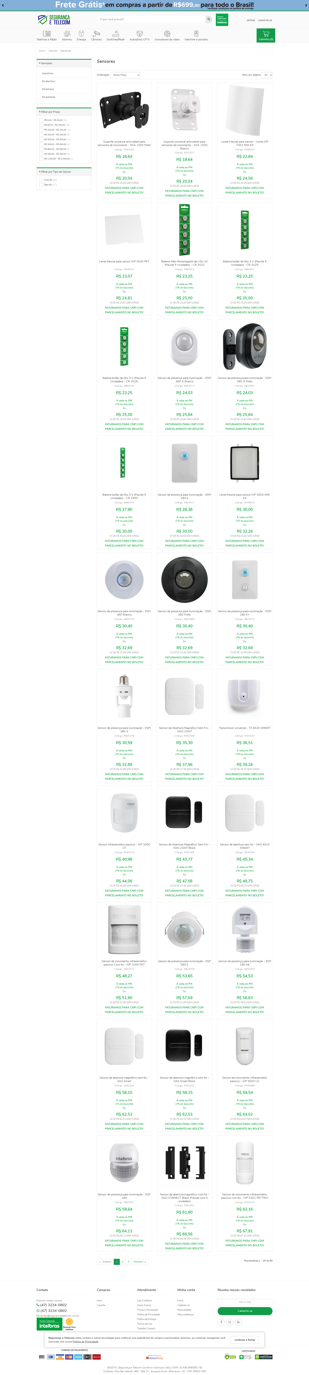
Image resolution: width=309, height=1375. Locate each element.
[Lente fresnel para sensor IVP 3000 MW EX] (244, 463)
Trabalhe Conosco (146, 1328)
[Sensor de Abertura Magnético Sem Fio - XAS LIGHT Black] (184, 813)
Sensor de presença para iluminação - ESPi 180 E (184, 496)
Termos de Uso (144, 1323)
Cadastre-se (265, 20)
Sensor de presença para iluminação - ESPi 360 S (124, 729)
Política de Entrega (146, 1319)
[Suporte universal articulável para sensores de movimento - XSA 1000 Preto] (124, 110)
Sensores (46, 63)
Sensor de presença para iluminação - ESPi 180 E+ (244, 613)
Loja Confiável (144, 1300)
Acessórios (47, 73)
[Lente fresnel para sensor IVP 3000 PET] (124, 230)
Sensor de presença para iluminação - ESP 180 (124, 1196)
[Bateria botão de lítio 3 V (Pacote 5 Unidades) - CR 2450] (124, 463)
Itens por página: (251, 74)
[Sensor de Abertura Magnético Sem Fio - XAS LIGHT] (184, 696)
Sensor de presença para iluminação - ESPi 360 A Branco (184, 379)
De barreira (48, 89)
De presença (48, 97)
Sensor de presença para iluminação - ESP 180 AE (244, 963)
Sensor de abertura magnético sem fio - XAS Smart (124, 1079)
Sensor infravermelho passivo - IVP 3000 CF (124, 846)
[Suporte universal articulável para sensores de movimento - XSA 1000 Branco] (184, 110)
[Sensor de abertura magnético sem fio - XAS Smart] (124, 1046)
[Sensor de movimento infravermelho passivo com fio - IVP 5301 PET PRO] (244, 1162)
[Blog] (238, 1323)
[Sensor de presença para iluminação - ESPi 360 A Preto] (244, 346)
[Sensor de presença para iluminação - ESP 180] (124, 1162)
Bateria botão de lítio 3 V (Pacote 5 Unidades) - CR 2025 (245, 263)
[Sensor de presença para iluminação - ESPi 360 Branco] (124, 579)
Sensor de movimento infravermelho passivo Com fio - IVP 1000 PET (124, 963)
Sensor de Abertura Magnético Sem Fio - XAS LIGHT (184, 729)
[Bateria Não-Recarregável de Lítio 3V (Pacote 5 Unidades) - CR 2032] (184, 230)
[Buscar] (208, 19)
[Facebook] (221, 1323)
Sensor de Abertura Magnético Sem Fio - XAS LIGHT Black (184, 846)
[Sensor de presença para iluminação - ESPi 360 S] (124, 696)
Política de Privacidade (85, 1341)
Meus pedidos (184, 1310)
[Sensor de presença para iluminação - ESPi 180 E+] (244, 579)
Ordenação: (103, 74)
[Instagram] (229, 1323)
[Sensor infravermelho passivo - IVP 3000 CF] (124, 813)
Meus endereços (185, 1314)
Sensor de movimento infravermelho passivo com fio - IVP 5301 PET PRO (244, 1196)
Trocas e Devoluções (147, 1310)
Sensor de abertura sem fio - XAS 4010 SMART (245, 846)
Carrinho (101, 1305)
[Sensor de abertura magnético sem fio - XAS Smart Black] (184, 1046)
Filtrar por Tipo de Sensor (56, 172)
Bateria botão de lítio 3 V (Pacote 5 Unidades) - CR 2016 (124, 379)
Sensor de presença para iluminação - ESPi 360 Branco (124, 613)
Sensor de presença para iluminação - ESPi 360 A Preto (244, 379)
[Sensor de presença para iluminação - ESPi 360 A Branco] (184, 346)
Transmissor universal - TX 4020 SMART (245, 728)
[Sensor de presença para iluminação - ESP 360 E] (184, 929)
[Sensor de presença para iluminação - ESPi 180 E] (184, 463)
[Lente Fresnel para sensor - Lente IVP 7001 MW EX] (244, 110)
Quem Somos (144, 1305)
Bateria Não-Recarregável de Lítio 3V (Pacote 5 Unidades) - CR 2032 (184, 263)
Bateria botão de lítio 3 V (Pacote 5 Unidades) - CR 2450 (124, 496)
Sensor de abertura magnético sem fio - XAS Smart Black (184, 1079)
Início (99, 1300)
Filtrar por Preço (50, 112)
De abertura (48, 81)
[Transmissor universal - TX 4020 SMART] (244, 696)
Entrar (251, 20)
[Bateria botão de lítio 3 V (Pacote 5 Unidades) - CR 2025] (244, 230)
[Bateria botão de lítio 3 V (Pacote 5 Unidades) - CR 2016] (124, 346)
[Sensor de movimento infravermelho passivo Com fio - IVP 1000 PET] (124, 929)
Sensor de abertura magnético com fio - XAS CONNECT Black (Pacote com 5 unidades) (184, 1198)
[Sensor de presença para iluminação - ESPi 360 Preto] (184, 579)
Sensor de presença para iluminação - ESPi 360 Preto (184, 613)
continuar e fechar (245, 1339)
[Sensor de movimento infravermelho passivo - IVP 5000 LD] (244, 1046)
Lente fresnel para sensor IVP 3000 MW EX (244, 496)
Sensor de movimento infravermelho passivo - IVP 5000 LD (244, 1079)
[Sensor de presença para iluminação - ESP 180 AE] (244, 929)
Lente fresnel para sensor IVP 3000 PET (124, 261)
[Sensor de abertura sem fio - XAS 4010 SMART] (244, 813)
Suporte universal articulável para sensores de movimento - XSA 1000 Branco (184, 145)
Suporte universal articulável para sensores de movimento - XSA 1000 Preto (124, 143)
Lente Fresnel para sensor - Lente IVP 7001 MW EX (244, 143)
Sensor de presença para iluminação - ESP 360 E (184, 963)
